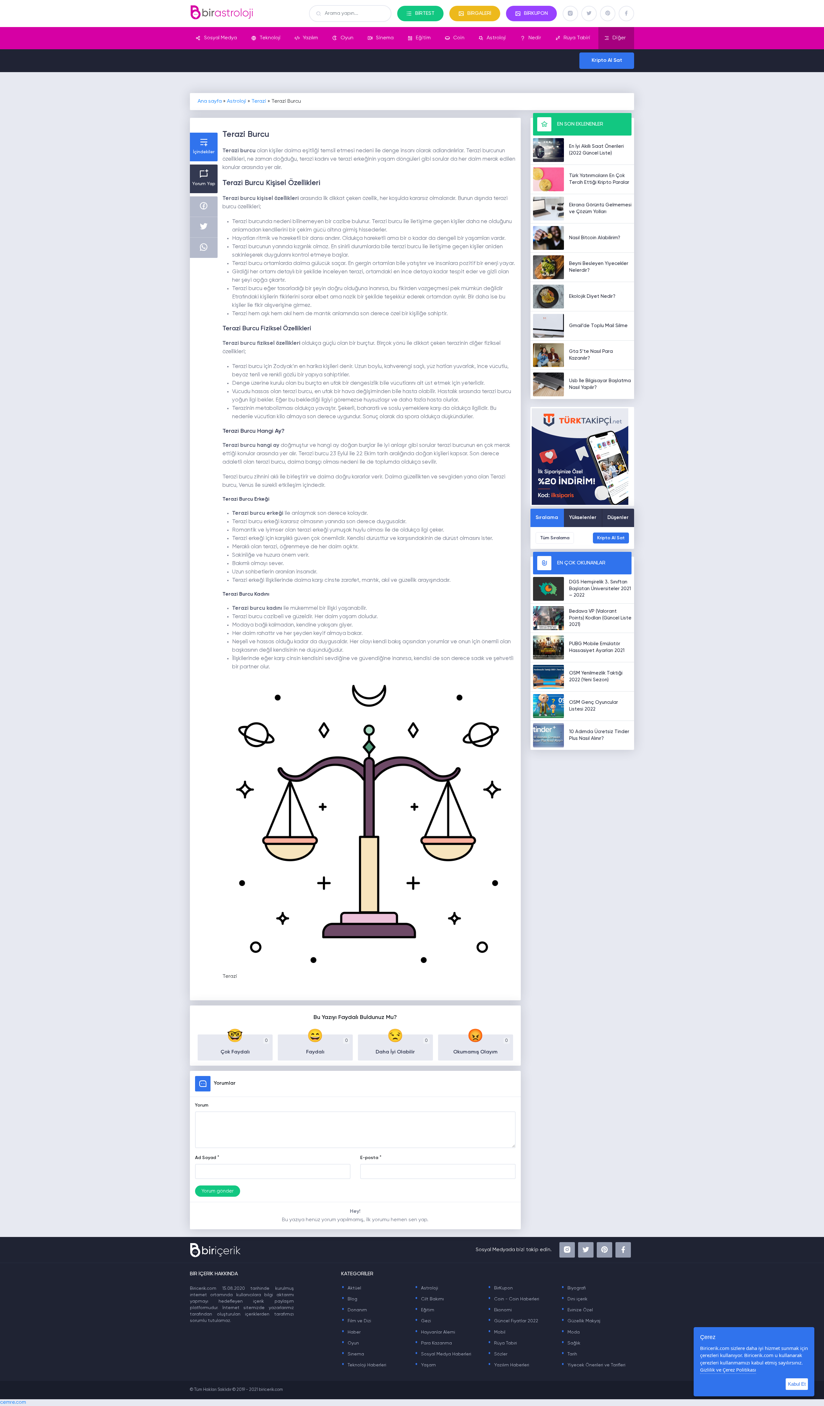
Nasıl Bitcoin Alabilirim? (594, 237)
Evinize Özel (577, 1310)
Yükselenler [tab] (582, 517)
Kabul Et (797, 1384)
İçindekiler (203, 152)
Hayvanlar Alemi (435, 1332)
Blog (349, 1299)
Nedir (535, 38)
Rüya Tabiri (577, 38)
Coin (458, 38)
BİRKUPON (536, 13)
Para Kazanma (433, 1343)
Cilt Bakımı (429, 1299)
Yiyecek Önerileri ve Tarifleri (593, 1365)
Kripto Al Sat (607, 60)
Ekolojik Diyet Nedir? (592, 296)
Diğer (619, 38)
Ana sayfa (210, 101)
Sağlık (570, 1343)
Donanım (354, 1310)
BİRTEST (425, 13)
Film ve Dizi (356, 1321)
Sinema (385, 38)
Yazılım (310, 38)
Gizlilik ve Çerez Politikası (728, 1369)
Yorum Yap (203, 184)
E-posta (369, 1158)
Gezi (423, 1321)
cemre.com (13, 1402)
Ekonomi (500, 1310)
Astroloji (496, 38)
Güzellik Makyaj (580, 1321)
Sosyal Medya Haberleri (443, 1354)
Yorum (201, 1105)
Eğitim (423, 38)
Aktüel (351, 1288)
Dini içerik (574, 1299)
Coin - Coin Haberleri (513, 1299)
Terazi (258, 101)
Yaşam (425, 1365)
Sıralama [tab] (547, 517)
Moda (570, 1332)
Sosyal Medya (220, 38)
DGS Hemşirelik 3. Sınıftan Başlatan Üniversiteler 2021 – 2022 (600, 589)
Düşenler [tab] (618, 517)
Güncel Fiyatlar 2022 (513, 1321)
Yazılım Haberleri (508, 1365)
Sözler (497, 1354)
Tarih (569, 1354)
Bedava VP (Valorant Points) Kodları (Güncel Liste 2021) (600, 618)
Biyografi (573, 1288)
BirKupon (500, 1288)
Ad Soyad (205, 1158)
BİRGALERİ (479, 13)
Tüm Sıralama (554, 538)
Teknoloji (270, 38)
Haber (350, 1332)
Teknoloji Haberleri (363, 1365)
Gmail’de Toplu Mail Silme (598, 325)
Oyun (347, 38)
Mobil (496, 1332)
